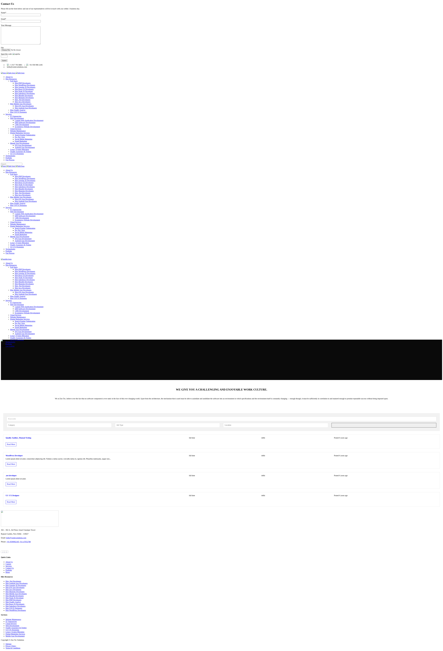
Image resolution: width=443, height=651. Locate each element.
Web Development (12, 626)
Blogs (8, 572)
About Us (9, 562)
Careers (8, 564)
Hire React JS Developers (15, 604)
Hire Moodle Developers (15, 596)
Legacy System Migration (15, 632)
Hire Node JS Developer (15, 598)
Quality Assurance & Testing (16, 628)
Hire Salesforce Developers (15, 606)
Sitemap (8, 644)
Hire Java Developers (13, 590)
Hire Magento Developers (15, 592)
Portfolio (9, 570)
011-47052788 (25, 542)
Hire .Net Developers (13, 581)
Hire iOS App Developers (15, 587)
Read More (11, 444)
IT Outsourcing (11, 622)
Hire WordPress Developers (16, 610)
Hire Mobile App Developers (16, 594)
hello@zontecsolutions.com (16, 538)
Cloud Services (11, 624)
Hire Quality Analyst (13, 602)
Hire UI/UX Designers (14, 608)
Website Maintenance (13, 619)
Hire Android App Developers (17, 583)
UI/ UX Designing (12, 630)
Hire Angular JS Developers (16, 585)
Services (9, 566)
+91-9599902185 (12, 542)
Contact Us (10, 568)
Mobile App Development (15, 636)
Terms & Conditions (13, 648)
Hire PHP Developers (13, 600)
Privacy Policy (11, 646)
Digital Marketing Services (15, 634)
